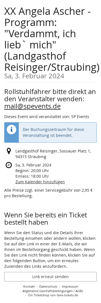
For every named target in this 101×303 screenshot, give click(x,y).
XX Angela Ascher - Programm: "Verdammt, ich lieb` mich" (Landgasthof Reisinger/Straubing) (52, 41)
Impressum (70, 286)
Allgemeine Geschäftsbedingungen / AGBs (52, 291)
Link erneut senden (50, 276)
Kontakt (29, 286)
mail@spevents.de (32, 106)
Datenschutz (48, 286)
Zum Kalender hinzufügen (40, 181)
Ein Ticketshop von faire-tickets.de (53, 295)
